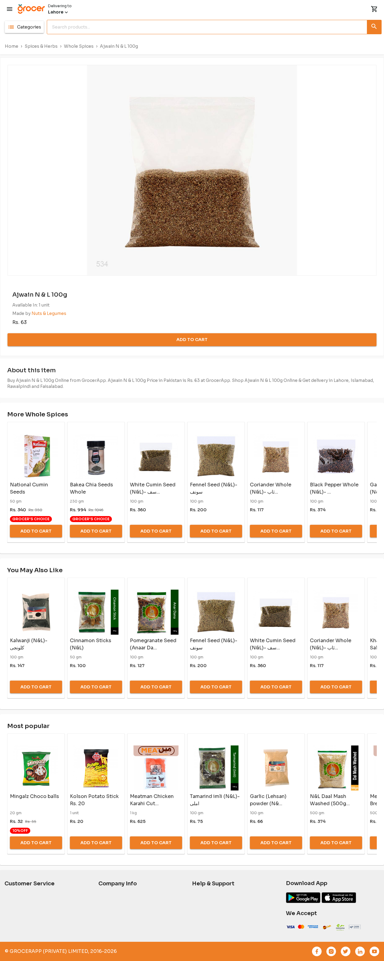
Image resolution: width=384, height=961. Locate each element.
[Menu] (9, 9)
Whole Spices (79, 46)
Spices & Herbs (41, 46)
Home (11, 46)
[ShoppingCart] (374, 9)
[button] (24, 27)
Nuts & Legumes (49, 313)
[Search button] (374, 26)
